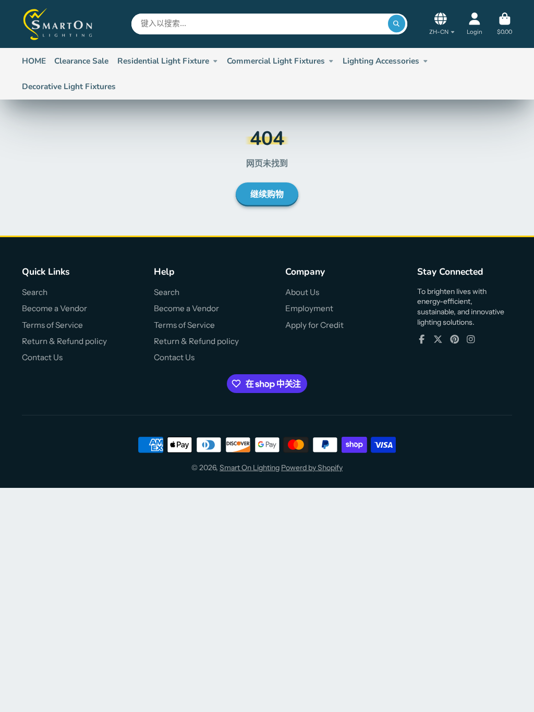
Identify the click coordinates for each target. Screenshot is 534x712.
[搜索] (397, 24)
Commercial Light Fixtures (276, 60)
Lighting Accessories (381, 60)
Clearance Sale (81, 60)
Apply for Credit (314, 325)
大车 (504, 24)
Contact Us (42, 357)
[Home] (58, 24)
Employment (309, 308)
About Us (302, 292)
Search (34, 292)
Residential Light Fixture (163, 60)
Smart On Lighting (250, 467)
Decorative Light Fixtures (69, 86)
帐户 (474, 24)
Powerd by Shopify (312, 467)
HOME (34, 60)
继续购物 (267, 194)
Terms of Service (52, 325)
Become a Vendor (54, 308)
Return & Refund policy (64, 341)
